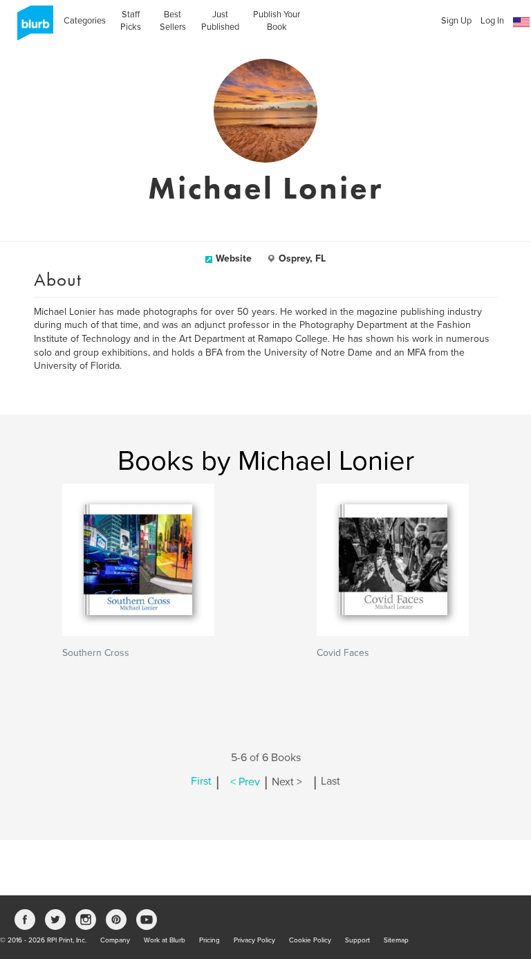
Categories (85, 20)
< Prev (245, 782)
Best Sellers (173, 21)
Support (357, 940)
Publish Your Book (276, 21)
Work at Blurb (164, 940)
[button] (521, 22)
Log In (492, 20)
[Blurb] (31, 28)
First (201, 782)
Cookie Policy (310, 940)
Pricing (209, 940)
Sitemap (396, 940)
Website (234, 258)
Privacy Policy (254, 940)
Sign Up (456, 20)
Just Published (220, 21)
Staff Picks (130, 21)
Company (115, 940)
